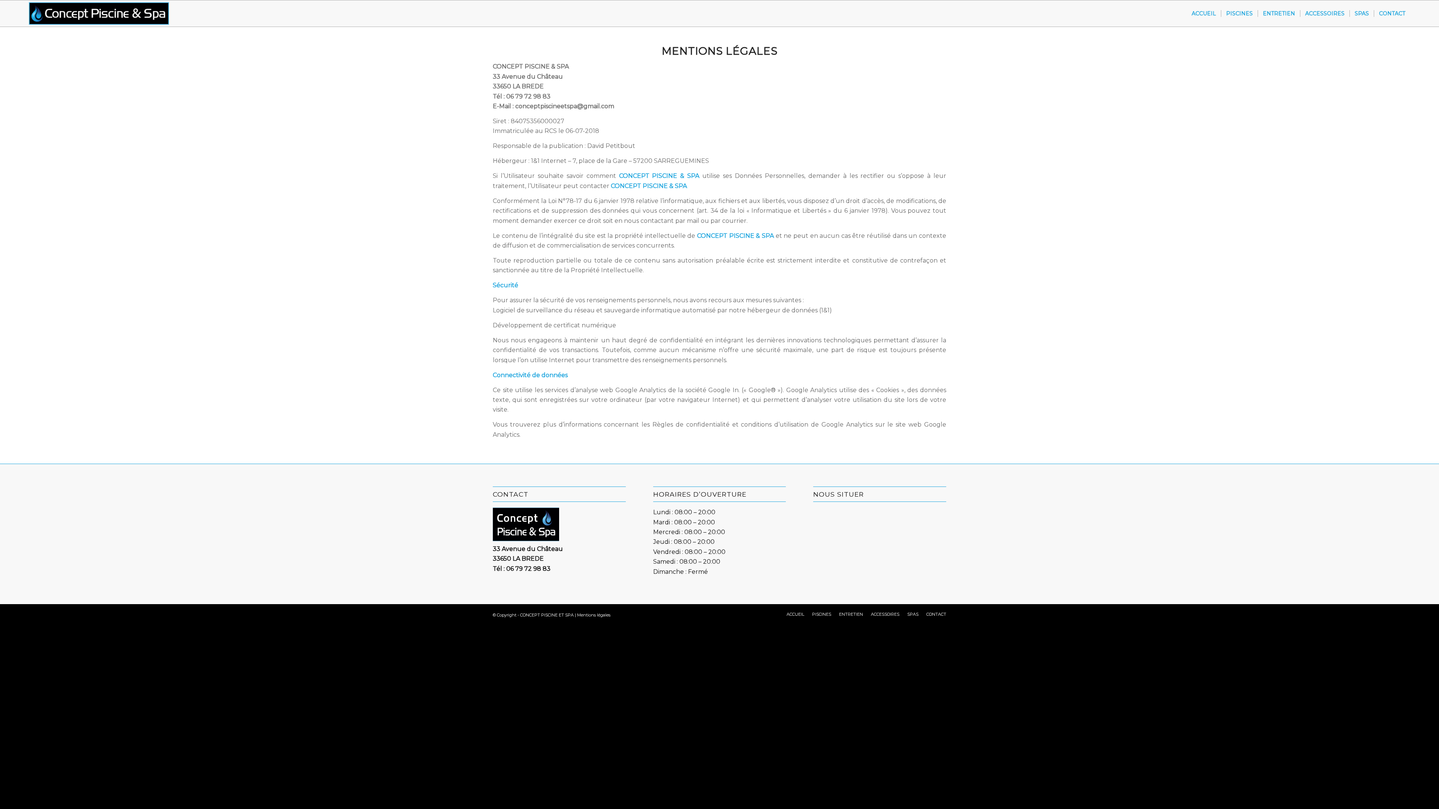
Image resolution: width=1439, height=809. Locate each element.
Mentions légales (593, 615)
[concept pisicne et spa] (99, 13)
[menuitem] (1204, 13)
